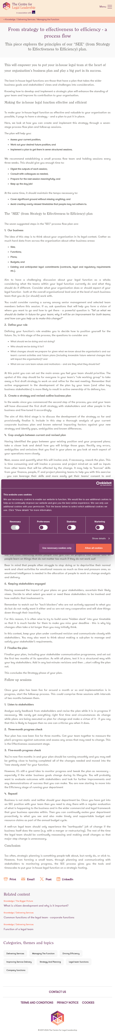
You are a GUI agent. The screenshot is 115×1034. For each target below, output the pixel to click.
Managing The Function (43, 953)
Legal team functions (78, 961)
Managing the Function (48, 19)
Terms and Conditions (37, 1002)
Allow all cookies (94, 548)
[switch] (43, 527)
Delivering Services (26, 19)
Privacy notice (67, 1002)
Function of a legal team (18, 929)
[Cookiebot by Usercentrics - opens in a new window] (98, 484)
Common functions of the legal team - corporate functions (39, 917)
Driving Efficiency (71, 953)
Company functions (15, 970)
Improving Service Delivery (19, 961)
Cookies (88, 1002)
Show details (99, 538)
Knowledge (10, 19)
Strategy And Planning (50, 961)
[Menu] (110, 7)
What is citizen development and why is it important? (36, 905)
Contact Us (57, 992)
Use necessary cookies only (56, 548)
